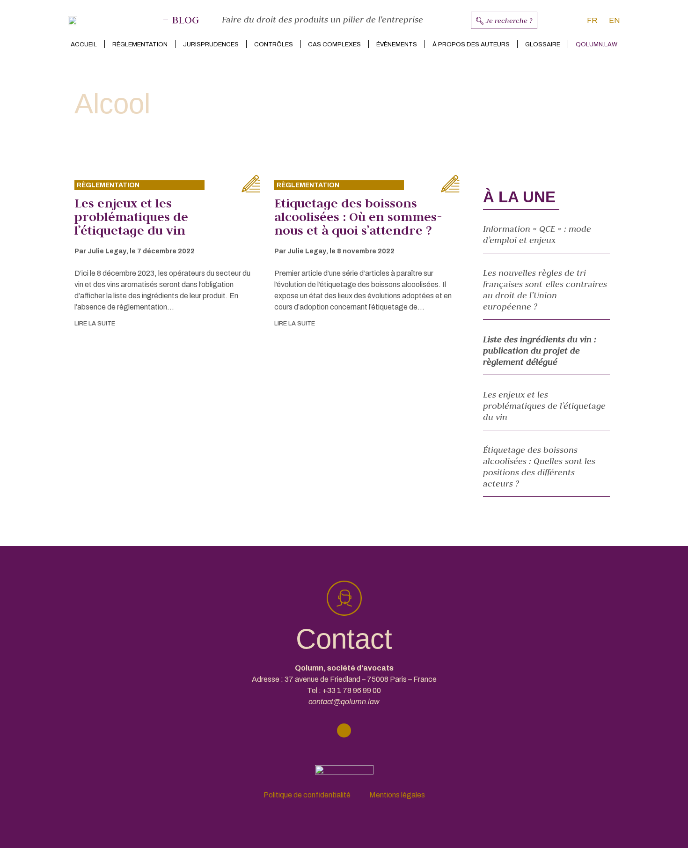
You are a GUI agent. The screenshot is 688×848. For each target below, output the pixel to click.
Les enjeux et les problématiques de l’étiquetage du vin (131, 216)
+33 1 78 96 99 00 (351, 690)
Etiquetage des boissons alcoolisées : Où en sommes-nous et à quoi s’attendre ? (358, 216)
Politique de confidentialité (307, 795)
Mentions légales (397, 795)
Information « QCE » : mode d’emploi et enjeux (537, 234)
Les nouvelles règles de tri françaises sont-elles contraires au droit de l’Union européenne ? (545, 289)
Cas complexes (334, 44)
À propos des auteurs (471, 44)
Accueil (84, 44)
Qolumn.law (596, 44)
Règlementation (140, 44)
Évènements (396, 44)
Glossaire (542, 44)
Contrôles (273, 44)
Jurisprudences (211, 44)
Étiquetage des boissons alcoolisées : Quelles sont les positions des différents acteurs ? (539, 466)
